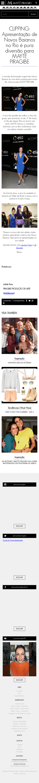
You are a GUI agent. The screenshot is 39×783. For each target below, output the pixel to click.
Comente (7, 300)
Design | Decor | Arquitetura (19, 711)
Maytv (19, 735)
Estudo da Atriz (19, 703)
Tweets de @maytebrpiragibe (13, 540)
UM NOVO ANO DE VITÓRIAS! (19, 363)
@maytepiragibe (19, 485)
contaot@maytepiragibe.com (19, 761)
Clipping (19, 744)
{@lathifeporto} (9, 293)
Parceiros (19, 691)
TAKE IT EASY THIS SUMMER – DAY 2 (19, 412)
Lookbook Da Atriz (19, 731)
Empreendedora (19, 695)
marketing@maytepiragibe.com (19, 765)
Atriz (19, 687)
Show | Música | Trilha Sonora (19, 708)
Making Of (19, 749)
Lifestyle (19, 741)
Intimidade (19, 751)
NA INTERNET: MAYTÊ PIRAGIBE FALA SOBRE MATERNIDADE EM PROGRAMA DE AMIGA (19, 462)
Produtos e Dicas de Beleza (19, 728)
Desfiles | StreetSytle (19, 723)
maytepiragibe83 (19, 638)
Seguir (19, 526)
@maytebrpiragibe (19, 536)
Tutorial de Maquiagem (20, 721)
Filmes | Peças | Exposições (19, 706)
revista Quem (26, 245)
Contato (19, 756)
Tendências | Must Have (19, 408)
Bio (19, 693)
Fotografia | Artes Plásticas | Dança (19, 713)
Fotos (19, 747)
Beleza (19, 717)
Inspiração (19, 358)
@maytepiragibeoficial (19, 587)
